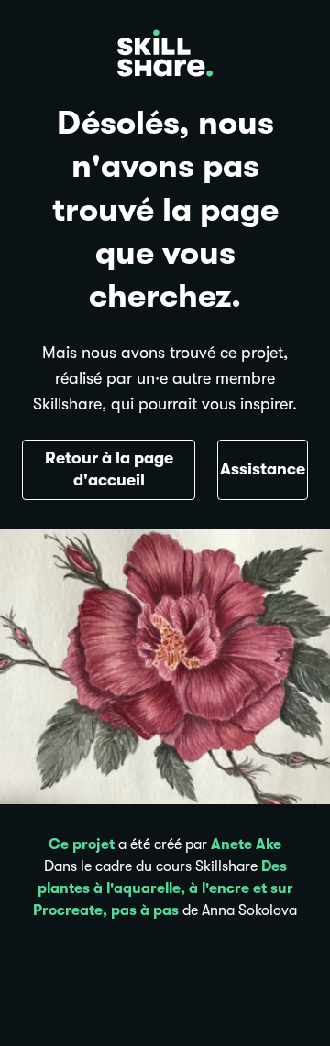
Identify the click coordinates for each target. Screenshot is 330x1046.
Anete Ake (246, 844)
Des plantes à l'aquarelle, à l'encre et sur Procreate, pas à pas (163, 888)
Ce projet (82, 844)
